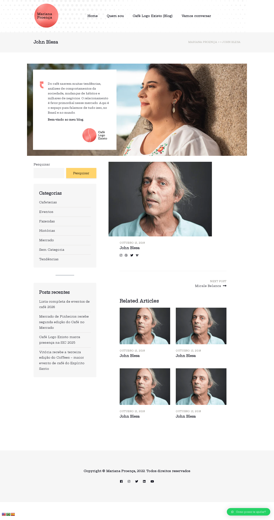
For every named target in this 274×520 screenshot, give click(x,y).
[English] (4, 514)
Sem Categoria (51, 250)
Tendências (49, 259)
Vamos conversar (196, 16)
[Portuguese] (8, 514)
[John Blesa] (145, 326)
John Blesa (130, 248)
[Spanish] (13, 514)
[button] (248, 512)
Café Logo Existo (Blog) (153, 16)
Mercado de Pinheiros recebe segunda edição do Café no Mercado (64, 322)
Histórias (47, 230)
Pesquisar (42, 164)
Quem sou (115, 16)
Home (92, 16)
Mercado (46, 240)
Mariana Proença (202, 41)
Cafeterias (48, 202)
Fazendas (47, 221)
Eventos (46, 212)
